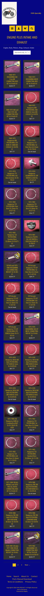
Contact (34, 576)
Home (9, 576)
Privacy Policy (30, 582)
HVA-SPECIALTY (21, 587)
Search (16, 576)
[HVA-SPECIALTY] (9, 13)
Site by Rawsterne (22, 589)
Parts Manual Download (22, 579)
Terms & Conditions (15, 582)
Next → (27, 565)
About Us (25, 576)
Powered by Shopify (22, 591)
